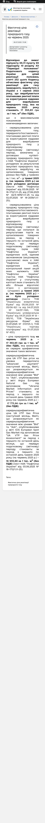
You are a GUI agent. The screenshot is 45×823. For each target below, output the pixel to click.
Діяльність (15, 16)
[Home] (16, 9)
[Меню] (40, 9)
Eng (7, 2)
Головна (6, 16)
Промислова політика (28, 16)
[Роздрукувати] (37, 26)
